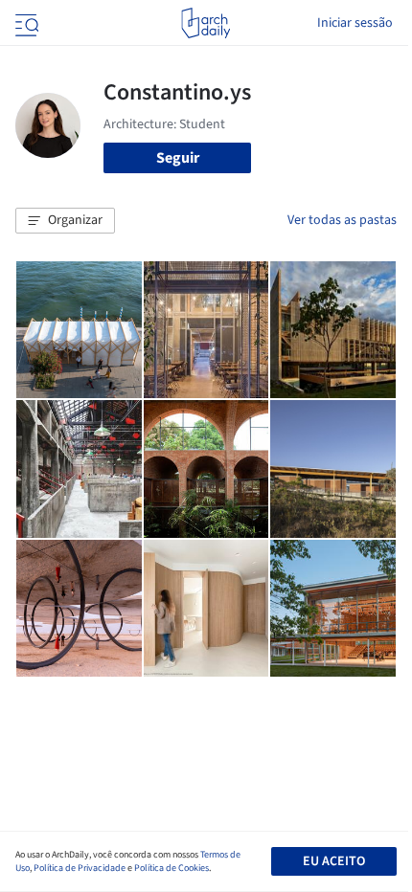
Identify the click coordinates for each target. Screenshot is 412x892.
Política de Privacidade (80, 868)
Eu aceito (334, 861)
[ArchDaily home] (205, 23)
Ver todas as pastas (342, 220)
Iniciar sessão (355, 23)
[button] (65, 221)
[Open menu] (24, 23)
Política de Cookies (171, 868)
